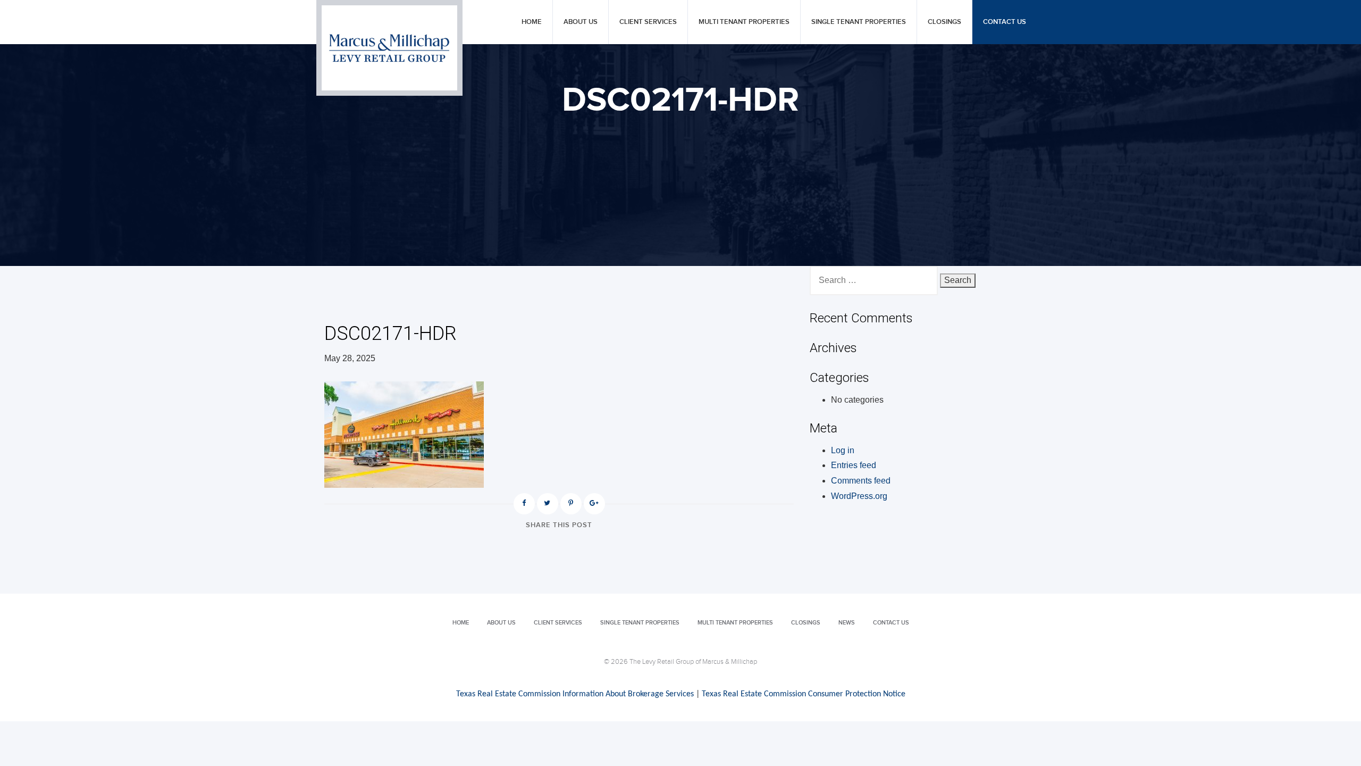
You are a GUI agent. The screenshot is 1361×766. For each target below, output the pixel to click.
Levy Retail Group (389, 48)
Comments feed (860, 480)
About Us (581, 22)
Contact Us (1004, 22)
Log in (842, 450)
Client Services (648, 22)
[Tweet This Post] (547, 503)
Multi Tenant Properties (744, 22)
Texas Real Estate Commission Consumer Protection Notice (803, 694)
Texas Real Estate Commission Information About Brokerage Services (575, 694)
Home (532, 22)
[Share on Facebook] (524, 503)
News (846, 622)
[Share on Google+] (594, 503)
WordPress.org (859, 496)
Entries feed (853, 465)
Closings (944, 22)
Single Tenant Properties (858, 22)
